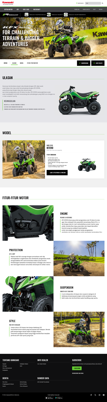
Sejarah (4, 364)
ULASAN (14, 63)
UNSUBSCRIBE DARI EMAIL (78, 373)
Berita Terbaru (23, 384)
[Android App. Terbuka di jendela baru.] (58, 398)
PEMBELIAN (77, 9)
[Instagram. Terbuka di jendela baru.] (99, 395)
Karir (21, 366)
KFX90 (5, 63)
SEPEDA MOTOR (8, 9)
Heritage (5, 366)
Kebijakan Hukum (24, 364)
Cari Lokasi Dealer (41, 364)
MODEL (21, 63)
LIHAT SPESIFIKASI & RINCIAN (58, 173)
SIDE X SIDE (26, 9)
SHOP (94, 9)
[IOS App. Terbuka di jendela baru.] (49, 398)
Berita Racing (23, 382)
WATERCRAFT (37, 9)
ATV (18, 9)
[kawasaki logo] (8, 3)
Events (4, 386)
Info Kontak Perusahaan (43, 382)
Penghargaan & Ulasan (8, 384)
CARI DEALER (98, 63)
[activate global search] (102, 3)
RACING (101, 9)
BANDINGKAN (84, 63)
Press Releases (24, 386)
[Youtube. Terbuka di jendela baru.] (103, 395)
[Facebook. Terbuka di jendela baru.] (91, 395)
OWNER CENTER (86, 9)
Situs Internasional (7, 368)
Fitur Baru (5, 382)
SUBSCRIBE (77, 368)
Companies (5, 370)
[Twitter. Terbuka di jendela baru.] (95, 395)
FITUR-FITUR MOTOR (32, 63)
